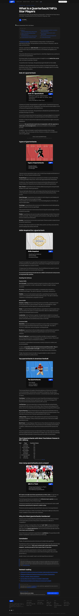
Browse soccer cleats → (53, 593)
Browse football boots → (32, 587)
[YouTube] (11, 610)
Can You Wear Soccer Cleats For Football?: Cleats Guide (34, 578)
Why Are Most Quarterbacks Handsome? (48, 35)
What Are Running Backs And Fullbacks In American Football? (35, 580)
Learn (41, 1)
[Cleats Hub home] (12, 2)
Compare (37, 1)
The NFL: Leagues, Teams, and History (30, 576)
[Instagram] (13, 610)
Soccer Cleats (19, 1)
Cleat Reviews (29, 602)
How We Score (56, 603)
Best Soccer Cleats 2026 (31, 603)
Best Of (32, 1)
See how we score (26, 565)
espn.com (43, 459)
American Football (26, 1)
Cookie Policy (66, 605)
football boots (34, 586)
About (55, 602)
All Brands (48, 603)
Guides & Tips (29, 605)
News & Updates (49, 605)
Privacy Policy (66, 602)
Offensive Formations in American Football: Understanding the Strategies (39, 572)
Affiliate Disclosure (57, 605)
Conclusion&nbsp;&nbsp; (46, 37)
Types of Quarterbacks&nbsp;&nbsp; (28, 33)
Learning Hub (22, 5)
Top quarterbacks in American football (28, 37)
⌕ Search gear (62, 1)
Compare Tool (49, 602)
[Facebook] (9, 610)
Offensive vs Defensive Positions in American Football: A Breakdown (37, 574)
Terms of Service (67, 603)
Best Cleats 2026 (40, 603)
